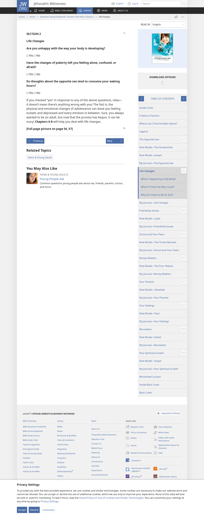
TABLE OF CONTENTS (162, 98)
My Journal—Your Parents (153, 297)
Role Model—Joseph (150, 155)
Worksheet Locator (150, 376)
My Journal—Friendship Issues (156, 226)
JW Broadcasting (65, 471)
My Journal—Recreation (152, 345)
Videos (60, 476)
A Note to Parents (149, 115)
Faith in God (28, 462)
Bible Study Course (31, 435)
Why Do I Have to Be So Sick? (157, 194)
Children (26, 458)
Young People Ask (52, 179)
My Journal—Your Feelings (154, 321)
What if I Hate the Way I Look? (157, 187)
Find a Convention (136, 432)
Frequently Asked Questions (103, 434)
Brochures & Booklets (66, 435)
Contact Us (96, 443)
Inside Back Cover (149, 384)
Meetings (95, 452)
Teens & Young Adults (32, 453)
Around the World (99, 474)
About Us (95, 428)
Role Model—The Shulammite (156, 147)
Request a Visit (97, 439)
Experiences (96, 470)
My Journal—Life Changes (153, 202)
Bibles (59, 426)
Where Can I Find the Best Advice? (158, 123)
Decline (34, 510)
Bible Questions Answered (34, 426)
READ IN (145, 24)
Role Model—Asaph (150, 361)
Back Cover (145, 392)
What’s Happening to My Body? (158, 179)
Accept (22, 510)
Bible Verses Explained (33, 431)
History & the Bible (31, 471)
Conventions (97, 461)
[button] (61, 10)
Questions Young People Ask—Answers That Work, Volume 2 (67, 16)
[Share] (176, 17)
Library (22, 16)
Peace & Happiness (31, 444)
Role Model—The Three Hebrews (157, 242)
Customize (49, 510)
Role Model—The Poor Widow (156, 266)
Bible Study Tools (30, 440)
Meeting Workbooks (66, 453)
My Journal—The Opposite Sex (156, 163)
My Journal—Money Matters (155, 274)
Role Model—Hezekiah (152, 289)
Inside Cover (146, 107)
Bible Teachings (29, 421)
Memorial (95, 457)
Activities (95, 466)
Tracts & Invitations (65, 440)
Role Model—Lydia (149, 218)
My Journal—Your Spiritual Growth (158, 368)
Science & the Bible (31, 467)
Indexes (60, 462)
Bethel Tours (96, 448)
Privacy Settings (50, 501)
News (93, 421)
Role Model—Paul (149, 313)
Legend (143, 131)
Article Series (62, 444)
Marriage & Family (31, 449)
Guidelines (61, 467)
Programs (61, 458)
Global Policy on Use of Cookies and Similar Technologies (111, 497)
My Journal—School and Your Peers (159, 250)
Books (32, 16)
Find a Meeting (163, 427)
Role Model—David (150, 337)
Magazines (62, 449)
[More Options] (182, 17)
